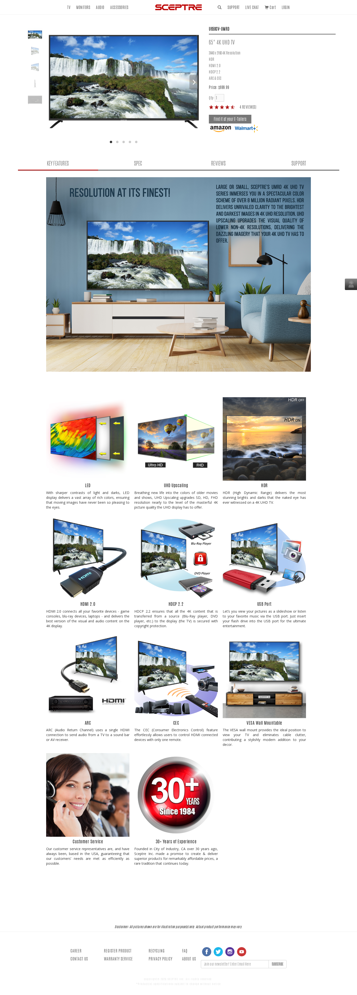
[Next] (193, 82)
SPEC (138, 163)
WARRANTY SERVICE (118, 959)
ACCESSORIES (119, 7)
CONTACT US (79, 959)
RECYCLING (157, 951)
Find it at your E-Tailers (230, 119)
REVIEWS (218, 163)
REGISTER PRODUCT (118, 951)
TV (68, 7)
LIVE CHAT (252, 7)
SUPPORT (234, 7)
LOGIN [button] (286, 7)
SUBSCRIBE (277, 964)
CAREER (76, 951)
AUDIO (100, 7)
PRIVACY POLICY (160, 959)
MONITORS (83, 7)
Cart (272, 7)
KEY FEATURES (58, 163)
